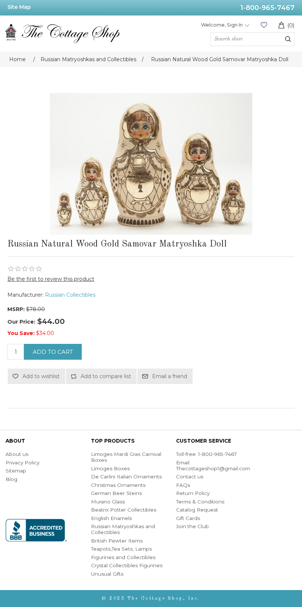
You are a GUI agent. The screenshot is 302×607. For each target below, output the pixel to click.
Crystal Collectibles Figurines (126, 565)
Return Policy (193, 493)
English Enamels (111, 518)
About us (17, 454)
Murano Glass (108, 502)
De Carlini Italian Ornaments (126, 476)
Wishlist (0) (263, 25)
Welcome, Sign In (222, 25)
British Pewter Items (117, 541)
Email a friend (169, 376)
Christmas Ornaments (118, 485)
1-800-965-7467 (267, 8)
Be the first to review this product (50, 279)
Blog (11, 479)
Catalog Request (197, 510)
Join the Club (192, 526)
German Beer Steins (116, 493)
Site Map (19, 7)
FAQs (183, 485)
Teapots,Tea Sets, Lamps (121, 549)
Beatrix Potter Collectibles (123, 510)
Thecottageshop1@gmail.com (213, 468)
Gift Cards (188, 518)
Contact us (189, 476)
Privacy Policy (22, 462)
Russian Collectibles (70, 295)
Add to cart (53, 351)
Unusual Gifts (107, 574)
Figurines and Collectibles (123, 557)
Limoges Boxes (110, 468)
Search (288, 39)
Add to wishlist (41, 376)
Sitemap (16, 471)
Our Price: (21, 321)
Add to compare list (106, 376)
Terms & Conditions (200, 502)
